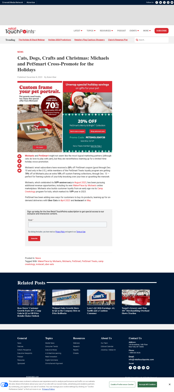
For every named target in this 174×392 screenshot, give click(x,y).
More (146, 31)
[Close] (170, 384)
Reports (76, 350)
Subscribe (161, 31)
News (20, 52)
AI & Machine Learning (53, 353)
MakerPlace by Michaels (85, 185)
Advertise (31, 2)
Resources (105, 31)
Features (20, 346)
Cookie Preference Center (122, 384)
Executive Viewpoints (24, 353)
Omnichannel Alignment (54, 363)
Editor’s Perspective (24, 350)
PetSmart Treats (89, 261)
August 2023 (80, 182)
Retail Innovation (51, 357)
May (89, 200)
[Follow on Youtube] (172, 2)
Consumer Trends (51, 346)
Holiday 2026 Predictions (59, 40)
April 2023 (65, 200)
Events (133, 31)
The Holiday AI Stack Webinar (31, 40)
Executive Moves (51, 350)
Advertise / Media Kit (108, 350)
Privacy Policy (48, 389)
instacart (40, 264)
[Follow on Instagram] (168, 2)
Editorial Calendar (107, 346)
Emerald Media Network (12, 2)
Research (76, 346)
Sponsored (21, 363)
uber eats (49, 264)
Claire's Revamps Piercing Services (124, 40)
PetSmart (76, 261)
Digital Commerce (51, 360)
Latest (77, 31)
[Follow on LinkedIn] (160, 2)
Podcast (121, 31)
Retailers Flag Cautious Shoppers (89, 40)
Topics (90, 31)
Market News (50, 343)
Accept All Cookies (147, 384)
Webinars (76, 343)
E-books (76, 353)
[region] (87, 384)
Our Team (104, 343)
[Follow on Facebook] (156, 2)
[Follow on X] (164, 2)
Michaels (66, 261)
